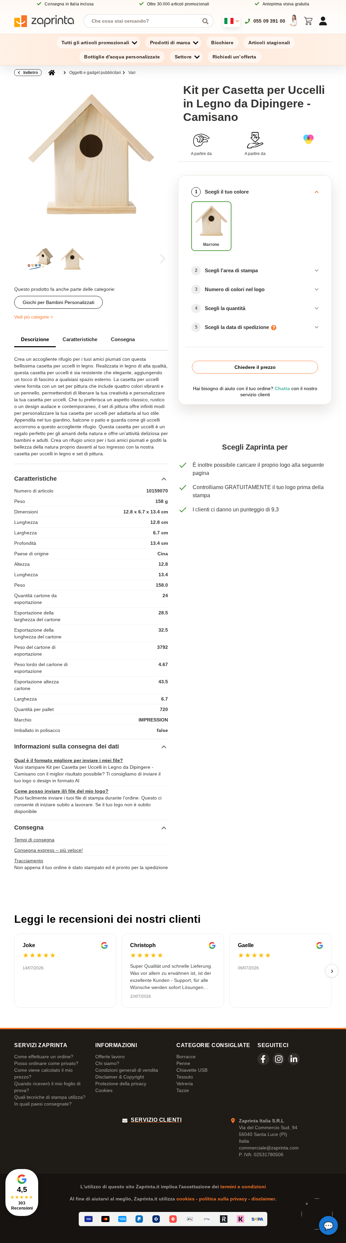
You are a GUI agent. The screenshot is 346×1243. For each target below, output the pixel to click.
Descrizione (35, 339)
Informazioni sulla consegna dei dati (66, 746)
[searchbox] (143, 21)
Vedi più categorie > (33, 317)
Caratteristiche (80, 339)
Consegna (123, 339)
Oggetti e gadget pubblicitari (95, 73)
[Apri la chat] (328, 1225)
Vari (131, 73)
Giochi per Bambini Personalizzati (58, 302)
